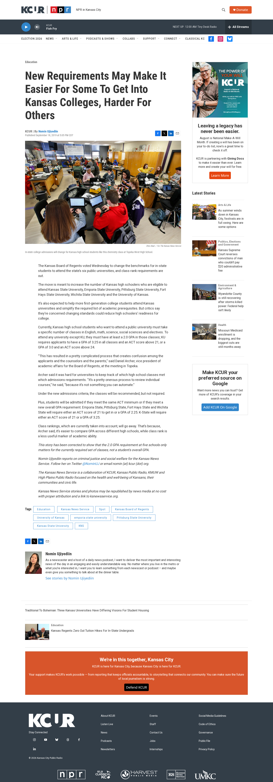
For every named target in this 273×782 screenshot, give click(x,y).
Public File (204, 741)
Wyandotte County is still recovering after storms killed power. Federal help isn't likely (231, 302)
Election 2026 (31, 38)
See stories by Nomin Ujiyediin (70, 578)
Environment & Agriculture (227, 287)
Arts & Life (70, 38)
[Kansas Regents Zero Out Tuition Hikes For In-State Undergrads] (37, 632)
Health (222, 324)
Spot (102, 509)
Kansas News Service (75, 509)
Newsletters (108, 749)
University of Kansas (51, 517)
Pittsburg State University (134, 517)
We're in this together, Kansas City (136, 659)
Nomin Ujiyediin (48, 131)
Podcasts (106, 741)
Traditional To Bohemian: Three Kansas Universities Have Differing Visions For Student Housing (87, 610)
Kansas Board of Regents (132, 509)
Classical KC (195, 38)
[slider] (43, 27)
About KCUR (108, 715)
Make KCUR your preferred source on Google (220, 378)
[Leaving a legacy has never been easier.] (220, 90)
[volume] (37, 27)
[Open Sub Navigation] (56, 38)
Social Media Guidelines (212, 715)
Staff (153, 724)
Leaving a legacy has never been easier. (220, 128)
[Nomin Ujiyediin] (33, 563)
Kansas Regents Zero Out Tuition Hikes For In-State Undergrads (92, 630)
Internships (156, 749)
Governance (206, 732)
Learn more (220, 175)
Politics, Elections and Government (229, 243)
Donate (242, 10)
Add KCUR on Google (220, 407)
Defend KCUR (136, 687)
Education (31, 62)
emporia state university (90, 517)
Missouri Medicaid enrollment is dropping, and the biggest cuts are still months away (230, 339)
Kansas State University (53, 525)
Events (154, 715)
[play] (26, 27)
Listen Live (107, 724)
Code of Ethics (207, 724)
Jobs (152, 741)
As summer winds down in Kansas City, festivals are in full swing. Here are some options (231, 219)
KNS (81, 525)
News (50, 38)
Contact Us (156, 732)
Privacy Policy (207, 749)
